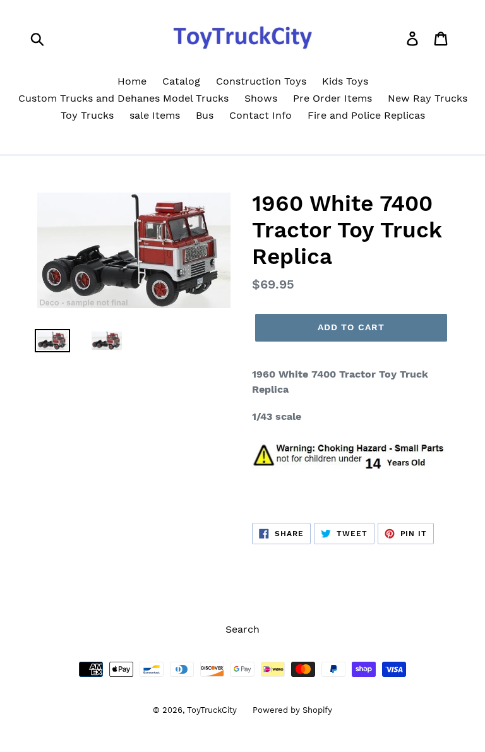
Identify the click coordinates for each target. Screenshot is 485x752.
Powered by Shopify (292, 710)
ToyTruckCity (212, 710)
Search (242, 629)
